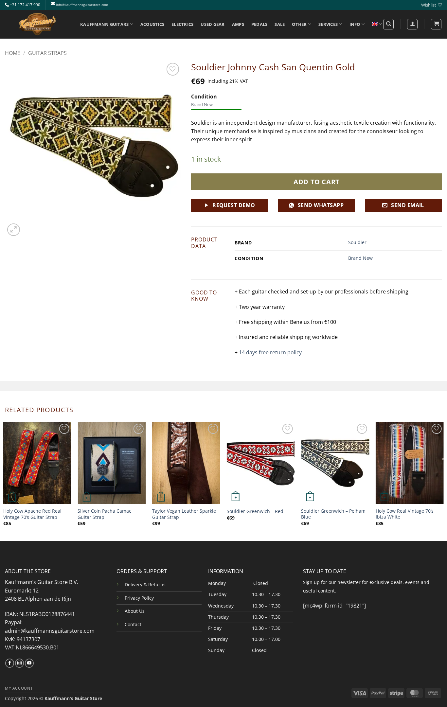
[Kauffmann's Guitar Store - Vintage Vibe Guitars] (37, 24)
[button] (436, 24)
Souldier (357, 242)
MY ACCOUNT (19, 688)
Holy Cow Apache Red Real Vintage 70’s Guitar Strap (32, 514)
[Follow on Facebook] (9, 663)
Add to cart (317, 181)
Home (12, 53)
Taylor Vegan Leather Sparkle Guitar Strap (184, 514)
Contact (133, 624)
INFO (354, 24)
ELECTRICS (182, 24)
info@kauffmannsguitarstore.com (82, 5)
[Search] (388, 24)
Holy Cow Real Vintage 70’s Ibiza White (405, 514)
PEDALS (259, 24)
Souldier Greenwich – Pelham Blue (333, 514)
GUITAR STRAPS (47, 53)
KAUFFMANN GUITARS (104, 24)
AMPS (238, 24)
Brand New (360, 258)
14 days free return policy (270, 352)
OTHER (299, 24)
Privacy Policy (139, 598)
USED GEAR (212, 24)
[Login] (412, 24)
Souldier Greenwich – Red (255, 511)
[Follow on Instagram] (19, 663)
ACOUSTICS (152, 24)
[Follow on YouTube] (29, 663)
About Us (135, 611)
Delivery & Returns (145, 584)
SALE (280, 24)
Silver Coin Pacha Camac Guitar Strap (104, 514)
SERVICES (328, 24)
